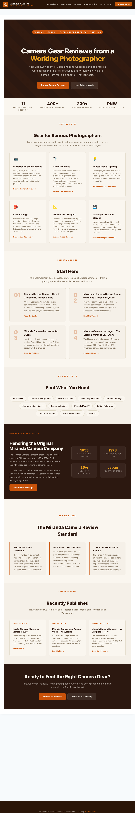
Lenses (77, 4)
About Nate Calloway (72, 413)
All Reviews (52, 4)
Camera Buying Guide (40, 398)
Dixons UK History (47, 413)
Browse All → (123, 4)
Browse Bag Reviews (22, 237)
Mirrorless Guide (65, 398)
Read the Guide (30, 316)
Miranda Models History (33, 406)
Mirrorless (66, 4)
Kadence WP (90, 811)
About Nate (106, 4)
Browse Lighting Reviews (103, 186)
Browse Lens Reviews (62, 191)
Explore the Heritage (23, 487)
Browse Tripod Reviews (63, 237)
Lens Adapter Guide (84, 85)
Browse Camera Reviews (53, 85)
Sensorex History (59, 406)
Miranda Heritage (114, 398)
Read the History (90, 353)
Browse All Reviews (52, 696)
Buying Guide (90, 4)
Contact (92, 413)
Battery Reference (105, 406)
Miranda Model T (82, 406)
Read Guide (17, 648)
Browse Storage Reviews (103, 238)
